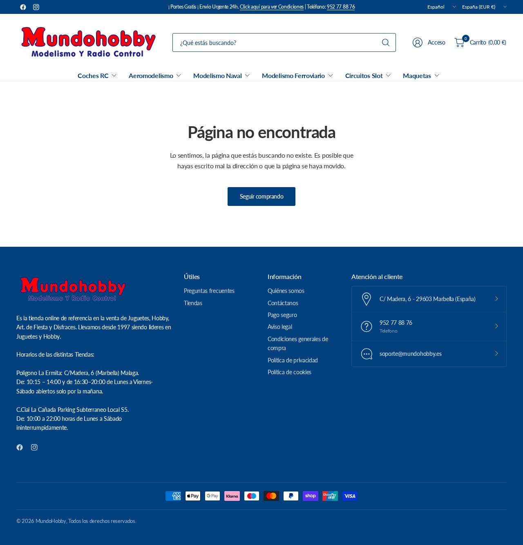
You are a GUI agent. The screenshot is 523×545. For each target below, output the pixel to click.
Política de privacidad (293, 360)
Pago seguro (282, 314)
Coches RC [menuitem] (93, 75)
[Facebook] (22, 6)
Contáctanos (283, 302)
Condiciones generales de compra (298, 343)
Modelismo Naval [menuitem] (217, 75)
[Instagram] (35, 6)
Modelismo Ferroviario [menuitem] (293, 75)
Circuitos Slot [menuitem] (364, 75)
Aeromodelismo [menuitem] (151, 75)
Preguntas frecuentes (209, 290)
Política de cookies (289, 372)
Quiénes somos (286, 290)
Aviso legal (280, 326)
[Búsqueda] (385, 42)
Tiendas (193, 302)
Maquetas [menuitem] (417, 75)
